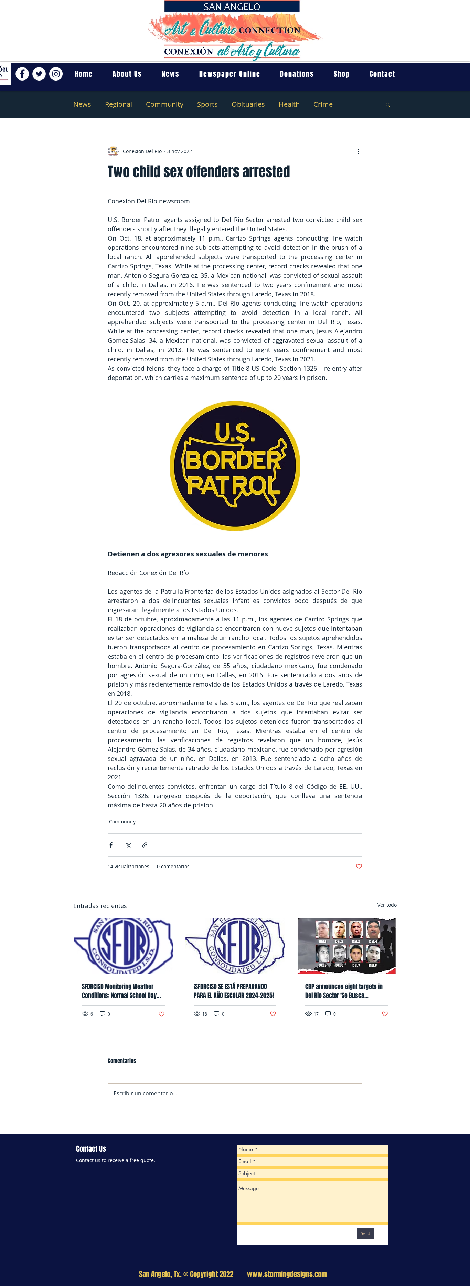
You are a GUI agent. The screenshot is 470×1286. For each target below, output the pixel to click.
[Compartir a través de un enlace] (144, 845)
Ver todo (387, 905)
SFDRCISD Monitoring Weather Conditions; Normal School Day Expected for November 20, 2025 (122, 991)
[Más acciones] (358, 151)
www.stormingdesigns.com (287, 1274)
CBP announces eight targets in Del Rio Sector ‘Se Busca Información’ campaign (344, 991)
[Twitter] (39, 74)
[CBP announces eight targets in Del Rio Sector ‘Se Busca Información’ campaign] (346, 946)
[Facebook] (22, 74)
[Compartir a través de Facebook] (111, 845)
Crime (323, 104)
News (82, 104)
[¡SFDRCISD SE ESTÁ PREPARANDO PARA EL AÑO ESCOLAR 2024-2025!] (235, 946)
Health (289, 104)
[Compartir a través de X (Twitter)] (128, 845)
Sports (207, 104)
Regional (118, 104)
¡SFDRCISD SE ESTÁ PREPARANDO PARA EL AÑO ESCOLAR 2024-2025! (234, 991)
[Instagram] (56, 74)
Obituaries (248, 104)
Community (164, 104)
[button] (388, 104)
